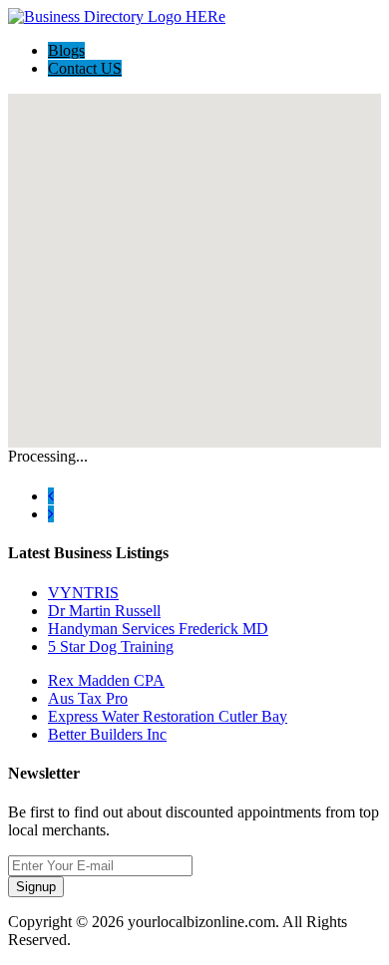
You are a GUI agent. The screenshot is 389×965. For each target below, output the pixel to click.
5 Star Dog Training (111, 646)
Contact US (85, 68)
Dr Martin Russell (104, 610)
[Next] (51, 513)
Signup (36, 886)
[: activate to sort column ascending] (11, 469)
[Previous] (51, 495)
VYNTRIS (83, 592)
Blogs (66, 50)
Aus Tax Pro (88, 698)
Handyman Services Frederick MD (158, 628)
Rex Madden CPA (106, 680)
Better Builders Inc (107, 734)
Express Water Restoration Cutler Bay (167, 716)
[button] (194, 259)
